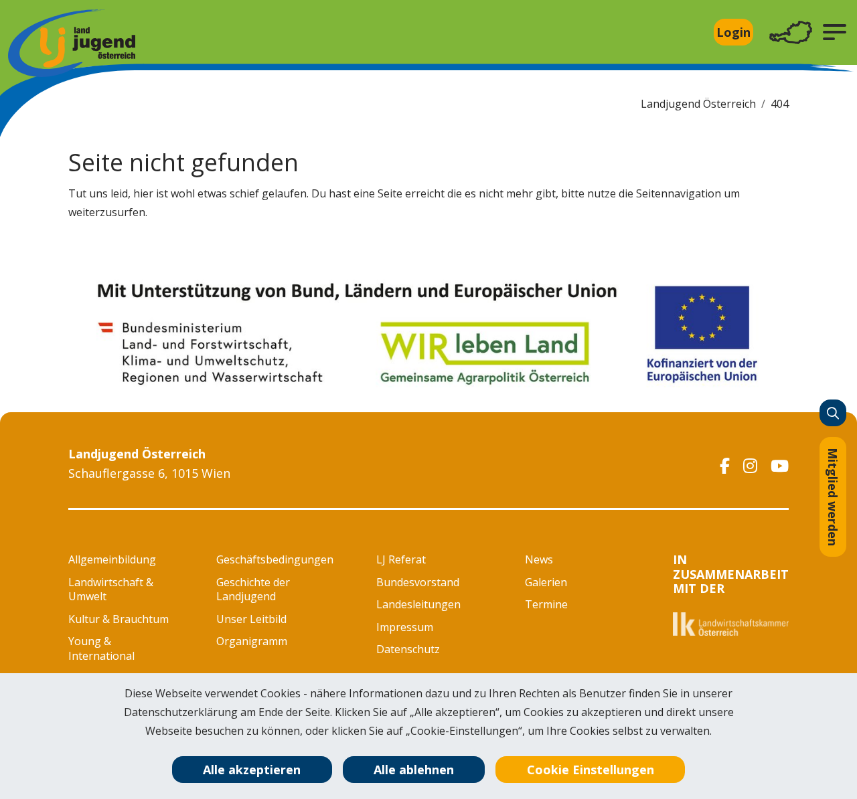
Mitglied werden (833, 497)
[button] (834, 32)
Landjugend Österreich (698, 103)
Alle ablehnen (414, 770)
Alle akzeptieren (252, 770)
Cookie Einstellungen (590, 770)
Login (733, 32)
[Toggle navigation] (790, 32)
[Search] (833, 413)
